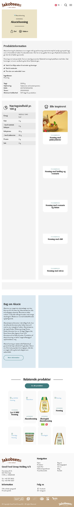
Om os (59, 467)
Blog (58, 469)
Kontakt (59, 471)
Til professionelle (42, 471)
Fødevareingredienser (43, 469)
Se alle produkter (37, 386)
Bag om (59, 463)
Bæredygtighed (62, 465)
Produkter (40, 465)
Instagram (43, 491)
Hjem (38, 463)
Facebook (42, 489)
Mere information (13, 357)
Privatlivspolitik (6, 491)
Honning (19, 19)
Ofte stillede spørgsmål (9, 489)
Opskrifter (40, 467)
